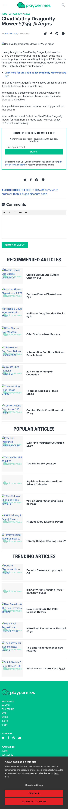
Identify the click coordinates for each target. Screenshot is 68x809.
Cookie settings (34, 785)
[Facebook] (50, 33)
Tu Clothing (8, 709)
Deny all (34, 793)
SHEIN (4, 725)
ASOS (4, 713)
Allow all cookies (34, 802)
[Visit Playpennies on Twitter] (3, 738)
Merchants (8, 701)
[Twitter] (45, 33)
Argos (27, 14)
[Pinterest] (57, 33)
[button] (4, 212)
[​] (34, 226)
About (5, 751)
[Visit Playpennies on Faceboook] (8, 738)
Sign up (34, 151)
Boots (5, 721)
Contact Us (7, 755)
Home (4, 14)
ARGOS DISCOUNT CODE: (18, 190)
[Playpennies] (34, 5)
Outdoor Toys (15, 14)
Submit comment (15, 245)
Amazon (6, 705)
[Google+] (63, 33)
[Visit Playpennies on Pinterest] (13, 738)
